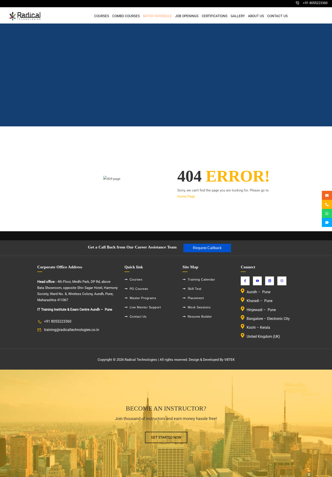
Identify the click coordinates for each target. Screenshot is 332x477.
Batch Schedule (157, 16)
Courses (101, 16)
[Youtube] (257, 280)
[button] (207, 248)
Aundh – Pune (259, 292)
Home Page (186, 196)
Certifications (214, 16)
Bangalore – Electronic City (268, 318)
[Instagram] (281, 280)
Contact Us (277, 16)
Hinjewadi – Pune (261, 310)
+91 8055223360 (315, 3)
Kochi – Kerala (258, 328)
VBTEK (229, 360)
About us (256, 16)
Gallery (238, 16)
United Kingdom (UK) (263, 336)
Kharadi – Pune (260, 301)
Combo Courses (126, 16)
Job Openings (187, 16)
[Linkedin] (269, 280)
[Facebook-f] (245, 280)
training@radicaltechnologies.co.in (71, 330)
